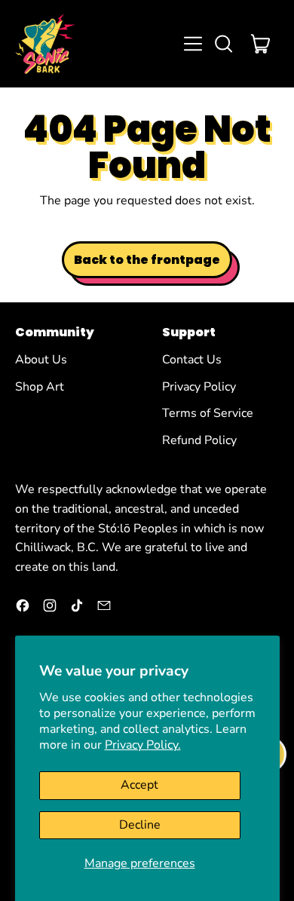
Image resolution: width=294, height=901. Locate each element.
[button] (223, 43)
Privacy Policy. (143, 745)
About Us (41, 359)
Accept (139, 785)
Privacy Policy (199, 386)
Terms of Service (207, 413)
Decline (140, 825)
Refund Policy (199, 440)
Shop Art (39, 386)
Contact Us (192, 359)
